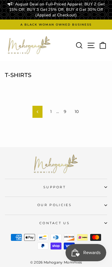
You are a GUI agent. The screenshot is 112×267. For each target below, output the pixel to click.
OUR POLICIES (54, 205)
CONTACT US (54, 223)
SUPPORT (54, 187)
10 (77, 111)
